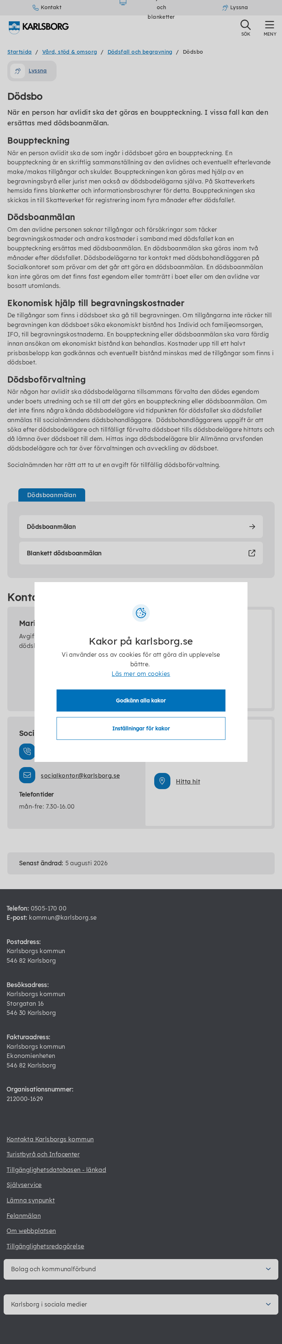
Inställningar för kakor (141, 728)
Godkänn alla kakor (141, 700)
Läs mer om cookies (141, 673)
